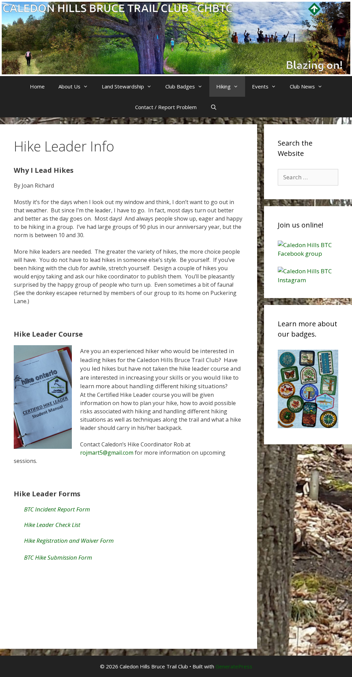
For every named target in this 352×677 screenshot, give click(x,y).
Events (260, 86)
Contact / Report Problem (166, 107)
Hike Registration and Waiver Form (69, 540)
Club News (302, 86)
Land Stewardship (123, 86)
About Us (69, 86)
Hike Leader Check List (52, 525)
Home (37, 86)
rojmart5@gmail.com (106, 452)
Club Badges (180, 86)
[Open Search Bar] (214, 107)
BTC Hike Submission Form (58, 557)
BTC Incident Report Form (57, 509)
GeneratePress (234, 666)
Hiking (223, 86)
